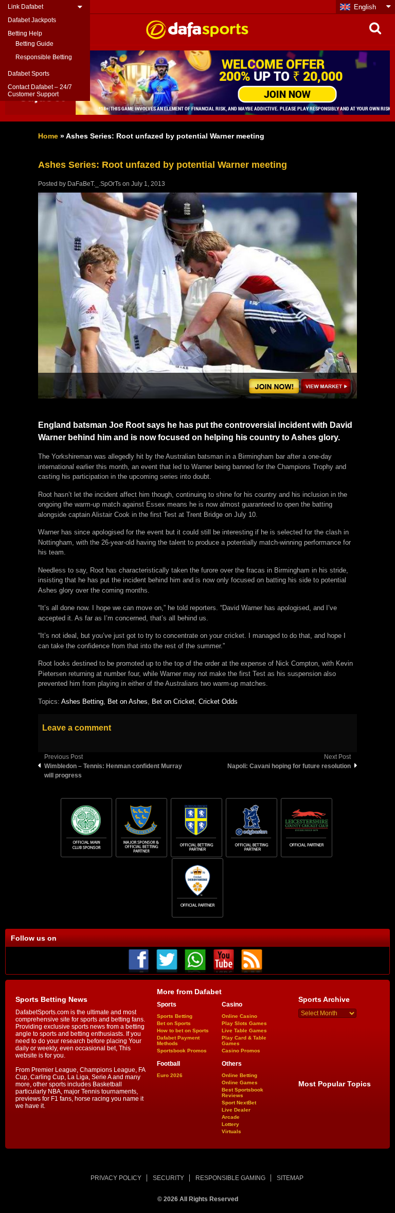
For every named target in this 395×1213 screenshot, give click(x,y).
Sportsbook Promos (182, 1050)
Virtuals (231, 1131)
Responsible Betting (43, 57)
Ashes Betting (82, 701)
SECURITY (168, 1178)
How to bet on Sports (183, 1030)
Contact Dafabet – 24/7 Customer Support (40, 90)
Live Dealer (236, 1110)
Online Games (240, 1082)
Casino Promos (241, 1050)
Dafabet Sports (28, 73)
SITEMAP (290, 1178)
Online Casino (239, 1016)
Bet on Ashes (127, 701)
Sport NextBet (239, 1102)
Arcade (231, 1117)
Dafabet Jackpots (32, 20)
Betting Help (25, 33)
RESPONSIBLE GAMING (230, 1178)
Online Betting (239, 1075)
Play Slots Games (244, 1023)
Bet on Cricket (173, 701)
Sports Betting (174, 1016)
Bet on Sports (174, 1023)
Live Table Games (244, 1030)
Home (48, 136)
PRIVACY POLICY (116, 1178)
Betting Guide (34, 43)
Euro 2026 (170, 1075)
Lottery (230, 1124)
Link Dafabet (25, 6)
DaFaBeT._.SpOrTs (94, 183)
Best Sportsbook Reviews (242, 1092)
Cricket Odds (218, 701)
